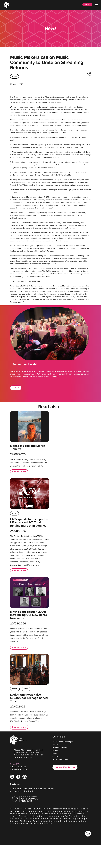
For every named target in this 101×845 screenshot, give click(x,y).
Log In (87, 4)
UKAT (14, 513)
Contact (55, 756)
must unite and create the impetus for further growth (50, 238)
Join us (15, 387)
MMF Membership (60, 747)
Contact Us (15, 763)
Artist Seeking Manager (62, 741)
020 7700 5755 (18, 766)
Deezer (63, 212)
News (14, 76)
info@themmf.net (19, 769)
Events (14, 689)
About (55, 744)
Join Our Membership (65, 767)
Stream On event (34, 225)
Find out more (19, 471)
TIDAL (54, 212)
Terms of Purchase (60, 759)
